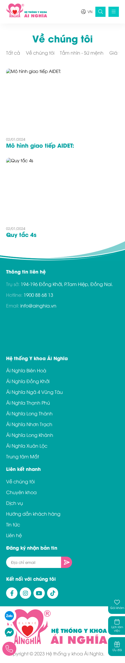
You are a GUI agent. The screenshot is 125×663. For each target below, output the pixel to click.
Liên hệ (14, 535)
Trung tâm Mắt (22, 456)
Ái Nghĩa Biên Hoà (26, 370)
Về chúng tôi (40, 52)
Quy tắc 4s (21, 234)
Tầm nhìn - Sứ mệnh (81, 52)
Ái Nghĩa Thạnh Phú (28, 402)
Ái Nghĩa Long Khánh (29, 435)
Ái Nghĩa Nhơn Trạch (29, 424)
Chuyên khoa (21, 492)
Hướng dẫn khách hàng (33, 513)
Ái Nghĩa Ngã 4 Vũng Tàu (34, 392)
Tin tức (13, 524)
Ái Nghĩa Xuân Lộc (26, 445)
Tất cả (13, 52)
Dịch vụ (14, 503)
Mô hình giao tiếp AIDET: (40, 145)
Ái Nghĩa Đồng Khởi (27, 381)
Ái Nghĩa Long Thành (29, 413)
